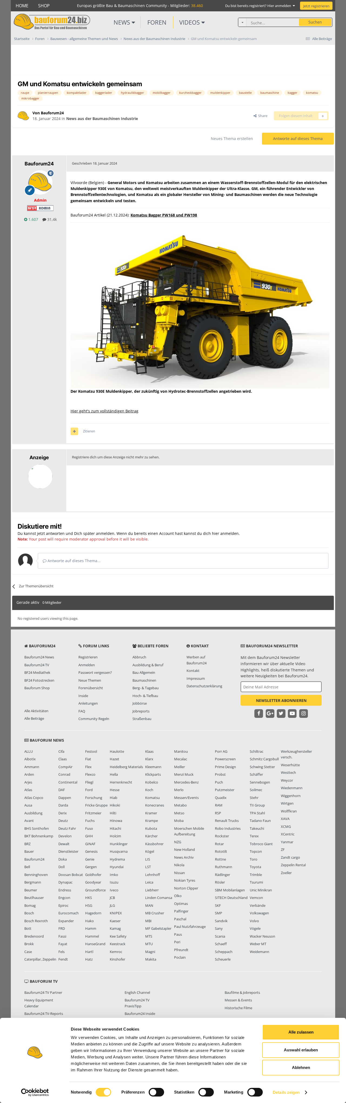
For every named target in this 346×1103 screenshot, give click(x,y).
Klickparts (153, 774)
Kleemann (153, 766)
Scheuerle (223, 959)
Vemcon (256, 897)
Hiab (113, 797)
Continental (67, 782)
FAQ (81, 711)
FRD (61, 928)
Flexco (90, 774)
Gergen (91, 866)
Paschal (180, 919)
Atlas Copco (33, 797)
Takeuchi (257, 828)
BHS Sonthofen (36, 828)
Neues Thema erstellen (232, 138)
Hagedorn (93, 913)
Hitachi (115, 828)
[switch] (156, 1092)
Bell (27, 866)
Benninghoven (36, 874)
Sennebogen (260, 782)
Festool (91, 751)
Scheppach (223, 951)
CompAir (65, 766)
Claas (62, 759)
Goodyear (93, 882)
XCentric (287, 834)
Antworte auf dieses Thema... (73, 560)
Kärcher (151, 836)
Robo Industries (228, 828)
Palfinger (181, 911)
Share (262, 115)
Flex (88, 766)
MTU (149, 943)
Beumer (30, 890)
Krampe (151, 820)
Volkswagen (259, 913)
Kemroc (116, 951)
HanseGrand (95, 943)
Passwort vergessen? (95, 672)
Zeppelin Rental (293, 864)
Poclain (180, 957)
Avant (29, 820)
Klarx (149, 759)
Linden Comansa (158, 897)
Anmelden (86, 664)
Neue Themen (89, 680)
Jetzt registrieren (316, 6)
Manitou (181, 751)
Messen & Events (238, 1000)
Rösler (220, 882)
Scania (220, 936)
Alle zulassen (301, 1032)
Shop (44, 6)
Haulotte (117, 751)
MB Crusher (154, 913)
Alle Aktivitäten (36, 710)
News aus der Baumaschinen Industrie (102, 118)
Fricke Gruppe (96, 805)
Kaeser (115, 920)
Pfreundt (181, 949)
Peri (177, 941)
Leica (149, 882)
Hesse (114, 789)
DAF (61, 789)
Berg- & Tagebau (145, 687)
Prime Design (225, 766)
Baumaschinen (144, 680)
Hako (89, 920)
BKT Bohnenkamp (38, 836)
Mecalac (180, 759)
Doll (61, 866)
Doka (62, 859)
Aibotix (30, 759)
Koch (149, 789)
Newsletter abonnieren (281, 700)
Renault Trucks (227, 820)
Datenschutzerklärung (204, 686)
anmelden (229, 533)
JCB (112, 897)
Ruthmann (223, 866)
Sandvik (221, 920)
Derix (62, 813)
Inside (83, 695)
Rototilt (221, 851)
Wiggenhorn (291, 795)
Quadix (221, 797)
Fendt (63, 959)
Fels (61, 951)
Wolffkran (289, 811)
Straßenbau (141, 718)
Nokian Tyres (184, 880)
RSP (218, 813)
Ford (89, 789)
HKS (88, 897)
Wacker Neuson (262, 936)
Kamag (115, 928)
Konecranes (154, 805)
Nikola (179, 864)
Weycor (287, 780)
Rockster (222, 836)
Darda (63, 805)
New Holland (184, 849)
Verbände (257, 905)
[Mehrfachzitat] (74, 431)
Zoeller (286, 872)
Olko (178, 895)
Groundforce (95, 890)
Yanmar (287, 841)
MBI (148, 920)
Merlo (179, 789)
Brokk (29, 943)
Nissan (179, 872)
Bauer (29, 851)
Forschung (93, 797)
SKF (218, 905)
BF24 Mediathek (37, 672)
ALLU (28, 751)
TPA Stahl (257, 813)
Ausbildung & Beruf (147, 664)
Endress (64, 890)
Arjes (28, 782)
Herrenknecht (121, 782)
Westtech (288, 772)
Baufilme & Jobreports (242, 992)
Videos (190, 22)
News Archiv (184, 857)
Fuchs (90, 820)
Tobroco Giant (261, 843)
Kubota (151, 828)
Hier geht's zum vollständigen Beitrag (104, 411)
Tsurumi (256, 882)
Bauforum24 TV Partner (43, 992)
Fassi (62, 936)
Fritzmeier (93, 813)
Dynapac (65, 882)
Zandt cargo (290, 857)
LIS (147, 859)
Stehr (254, 797)
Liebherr (152, 890)
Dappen (64, 797)
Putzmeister (224, 789)
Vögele (255, 928)
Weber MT (258, 943)
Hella (114, 774)
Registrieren (88, 657)
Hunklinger (119, 843)
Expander (66, 920)
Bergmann (32, 882)
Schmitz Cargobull (264, 759)
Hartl (89, 951)
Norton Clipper (186, 888)
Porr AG (221, 751)
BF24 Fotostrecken (39, 680)
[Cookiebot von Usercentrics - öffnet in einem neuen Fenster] (35, 1092)
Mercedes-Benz (186, 782)
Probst (220, 774)
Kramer (151, 813)
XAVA (285, 818)
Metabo (180, 805)
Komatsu (152, 797)
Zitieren (89, 431)
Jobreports (140, 711)
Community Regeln (93, 718)
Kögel (149, 851)
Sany (219, 928)
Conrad (64, 774)
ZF (283, 849)
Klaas (149, 751)
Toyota (255, 866)
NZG (177, 841)
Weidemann (259, 951)
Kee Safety (118, 936)
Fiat (88, 759)
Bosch (29, 913)
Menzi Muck (184, 774)
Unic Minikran (261, 890)
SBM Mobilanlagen (230, 890)
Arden (29, 774)
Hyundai (117, 866)
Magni (150, 951)
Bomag (30, 905)
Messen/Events (186, 797)
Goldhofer (93, 874)
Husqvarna (119, 851)
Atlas (28, 789)
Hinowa (116, 820)
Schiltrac (256, 751)
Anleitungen (88, 703)
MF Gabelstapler (158, 928)
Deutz (63, 820)
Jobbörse (139, 703)
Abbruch (139, 657)
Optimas (181, 903)
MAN (149, 905)
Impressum (196, 678)
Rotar (219, 843)
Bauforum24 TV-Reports (43, 1013)
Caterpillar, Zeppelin (40, 959)
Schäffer (256, 774)
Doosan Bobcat (70, 874)
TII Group (257, 805)
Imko (114, 874)
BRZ (27, 843)
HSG (88, 905)
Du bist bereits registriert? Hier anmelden (259, 5)
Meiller (179, 766)
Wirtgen (287, 803)
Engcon (64, 897)
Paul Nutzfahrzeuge (190, 926)
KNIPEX (116, 913)
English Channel (137, 992)
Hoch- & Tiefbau (145, 695)
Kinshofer (117, 959)
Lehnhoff (152, 874)
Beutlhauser (34, 897)
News (123, 22)
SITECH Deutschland (231, 897)
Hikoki (115, 805)
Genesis (91, 851)
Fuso (89, 828)
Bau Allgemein (143, 672)
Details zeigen (286, 1092)
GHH (89, 836)
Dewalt (63, 843)
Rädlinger (222, 874)
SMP (218, 913)
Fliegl (89, 782)
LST (148, 866)
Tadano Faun (260, 820)
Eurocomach (68, 913)
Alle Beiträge (34, 718)
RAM (218, 805)
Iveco (114, 890)
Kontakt (193, 670)
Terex (254, 836)
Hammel (92, 936)
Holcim (115, 836)
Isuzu (114, 882)
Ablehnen (301, 1067)
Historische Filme (238, 1007)
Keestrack (117, 943)
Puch (219, 782)
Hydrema (117, 859)
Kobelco (151, 782)
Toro (253, 859)
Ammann (31, 766)
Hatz (89, 959)
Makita (150, 959)
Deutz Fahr (67, 828)
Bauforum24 (34, 859)
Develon (65, 836)
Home (22, 6)
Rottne (220, 859)
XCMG (286, 826)
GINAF (90, 843)
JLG (112, 905)
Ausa (28, 805)
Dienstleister (68, 851)
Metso (179, 813)
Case (28, 951)
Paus (178, 934)
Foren (157, 22)
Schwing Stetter (262, 766)
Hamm (90, 928)
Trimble (256, 874)
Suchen (315, 22)
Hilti (113, 813)
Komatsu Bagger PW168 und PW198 (164, 215)
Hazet (114, 759)
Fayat (62, 943)
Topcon (256, 851)
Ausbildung (33, 813)
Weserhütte (290, 764)
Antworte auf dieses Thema (298, 138)
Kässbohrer (154, 843)
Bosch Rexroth (36, 920)
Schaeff (221, 943)
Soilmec (256, 789)
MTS (148, 936)
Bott (27, 928)
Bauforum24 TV (36, 664)
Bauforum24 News (39, 657)
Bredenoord (34, 936)
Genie (89, 859)
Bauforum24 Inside (140, 1013)
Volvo (254, 920)
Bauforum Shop (37, 687)
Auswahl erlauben (301, 1050)
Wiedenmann (291, 787)
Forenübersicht (90, 687)
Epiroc (63, 905)
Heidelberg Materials (126, 766)
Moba (179, 820)
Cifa (61, 751)
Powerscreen (225, 759)
